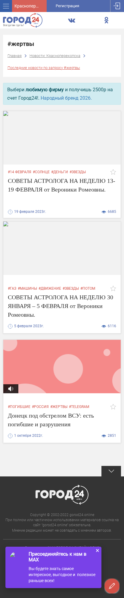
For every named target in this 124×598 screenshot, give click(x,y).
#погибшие (19, 407)
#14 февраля (19, 172)
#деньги (59, 172)
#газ (12, 288)
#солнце (41, 172)
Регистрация (67, 6)
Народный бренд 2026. (66, 98)
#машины (27, 288)
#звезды (78, 172)
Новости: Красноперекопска (54, 55)
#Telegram (79, 407)
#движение (50, 288)
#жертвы (58, 407)
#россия (40, 407)
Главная (15, 55)
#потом (87, 288)
